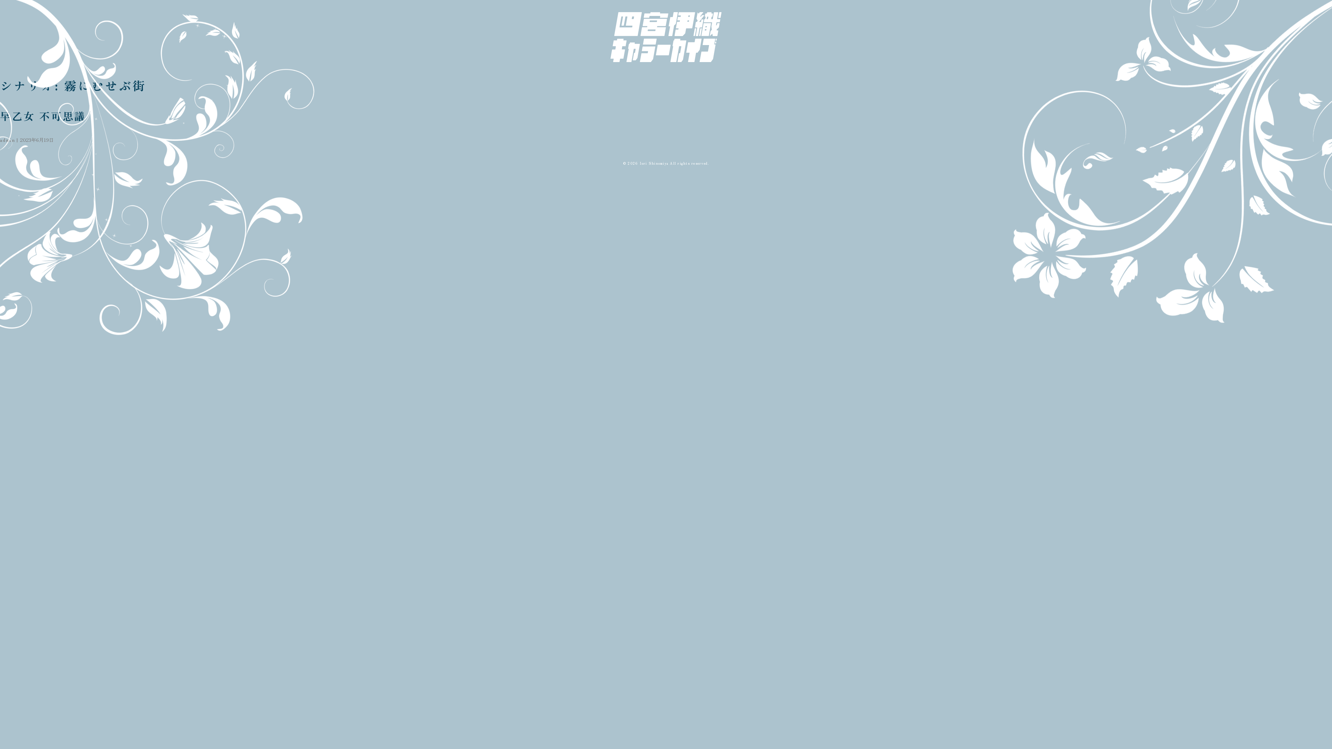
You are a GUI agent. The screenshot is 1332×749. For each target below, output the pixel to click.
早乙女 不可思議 (43, 115)
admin (7, 139)
